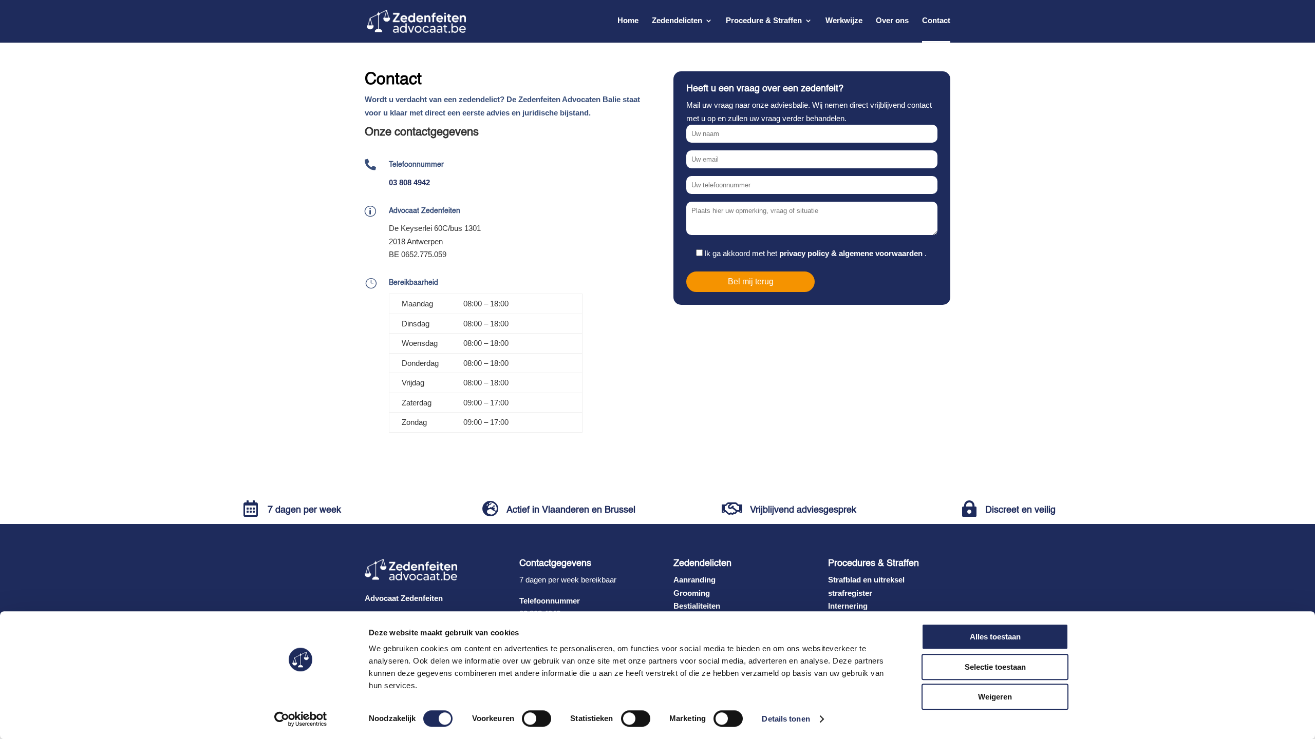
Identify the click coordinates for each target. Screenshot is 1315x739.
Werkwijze (843, 21)
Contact (936, 21)
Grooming (691, 593)
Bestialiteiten (696, 605)
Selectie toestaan (995, 667)
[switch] (536, 718)
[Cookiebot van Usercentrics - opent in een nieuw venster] (301, 719)
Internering (848, 605)
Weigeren (995, 696)
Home (627, 21)
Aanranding (694, 579)
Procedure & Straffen (764, 21)
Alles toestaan (995, 636)
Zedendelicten (677, 21)
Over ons (892, 21)
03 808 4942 (409, 182)
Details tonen (786, 718)
